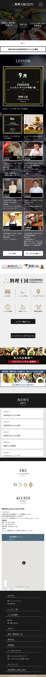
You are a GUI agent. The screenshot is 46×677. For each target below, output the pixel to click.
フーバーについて (15, 601)
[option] (23, 24)
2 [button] (24, 43)
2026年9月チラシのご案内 (11, 415)
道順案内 (4, 520)
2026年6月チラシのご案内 (11, 456)
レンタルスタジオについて (17, 656)
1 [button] (22, 43)
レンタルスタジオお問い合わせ (19, 659)
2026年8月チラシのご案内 (11, 425)
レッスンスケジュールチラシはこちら (23, 336)
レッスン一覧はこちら (23, 322)
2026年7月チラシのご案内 (11, 435)
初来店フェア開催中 (9, 445)
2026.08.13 (23, 49)
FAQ (10, 620)
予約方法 (12, 603)
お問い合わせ (13, 623)
